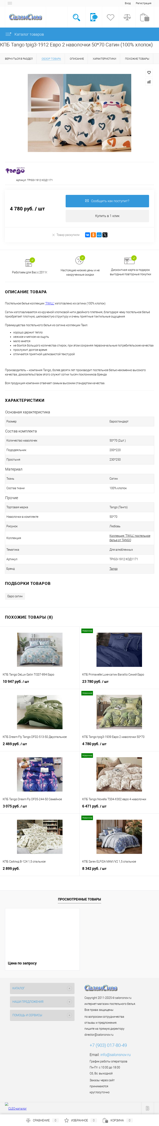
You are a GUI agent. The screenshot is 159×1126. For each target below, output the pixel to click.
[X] (104, 234)
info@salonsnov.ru (115, 1054)
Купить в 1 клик (107, 216)
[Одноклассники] (93, 234)
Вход (128, 3)
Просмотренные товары (79, 899)
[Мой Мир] (99, 234)
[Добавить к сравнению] (149, 82)
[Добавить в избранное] (149, 72)
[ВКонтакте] (87, 234)
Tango (114, 568)
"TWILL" (49, 303)
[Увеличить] (79, 113)
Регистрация (143, 3)
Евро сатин (15, 596)
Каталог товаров (29, 34)
